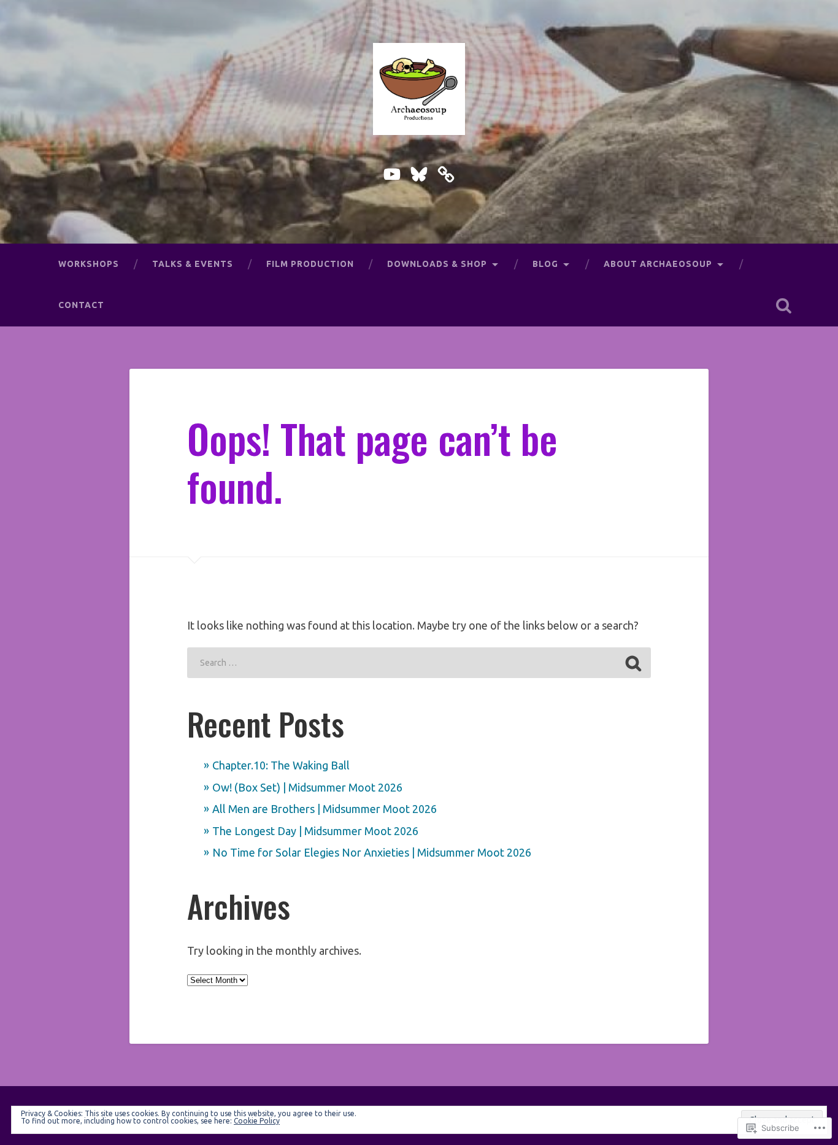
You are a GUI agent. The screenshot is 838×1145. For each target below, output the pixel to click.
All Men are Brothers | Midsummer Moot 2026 (324, 809)
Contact (81, 305)
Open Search (784, 305)
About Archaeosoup (658, 264)
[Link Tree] (446, 172)
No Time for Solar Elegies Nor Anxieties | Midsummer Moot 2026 (371, 852)
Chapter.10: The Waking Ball (281, 765)
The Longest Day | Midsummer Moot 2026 (315, 831)
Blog (545, 264)
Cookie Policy (257, 1121)
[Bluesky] (419, 172)
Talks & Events (192, 264)
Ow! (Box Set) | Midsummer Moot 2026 (307, 787)
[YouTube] (392, 172)
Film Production (310, 264)
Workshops (88, 264)
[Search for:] (418, 662)
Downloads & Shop (437, 264)
